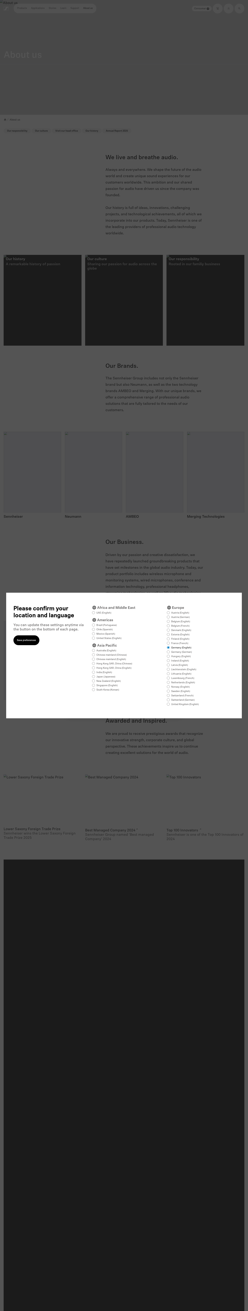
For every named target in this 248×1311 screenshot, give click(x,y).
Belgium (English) (180, 621)
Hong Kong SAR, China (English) (113, 668)
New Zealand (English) (108, 681)
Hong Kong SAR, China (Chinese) (114, 664)
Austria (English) (180, 613)
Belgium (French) (180, 626)
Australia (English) (106, 651)
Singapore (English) (107, 685)
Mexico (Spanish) (105, 634)
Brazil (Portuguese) (106, 625)
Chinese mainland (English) (111, 659)
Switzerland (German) (183, 700)
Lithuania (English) (181, 674)
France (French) (179, 643)
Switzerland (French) (182, 696)
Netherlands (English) (183, 682)
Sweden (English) (180, 691)
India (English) (104, 672)
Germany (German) (181, 652)
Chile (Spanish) (104, 629)
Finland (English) (180, 639)
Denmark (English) (181, 630)
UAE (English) (103, 613)
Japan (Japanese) (105, 677)
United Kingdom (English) (185, 704)
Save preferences (26, 640)
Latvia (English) (179, 665)
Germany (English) (181, 648)
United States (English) (108, 638)
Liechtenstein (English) (183, 669)
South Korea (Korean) (107, 690)
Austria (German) (180, 617)
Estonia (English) (180, 635)
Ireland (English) (180, 661)
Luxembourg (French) (182, 678)
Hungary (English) (181, 656)
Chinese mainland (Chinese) (111, 655)
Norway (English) (180, 687)
